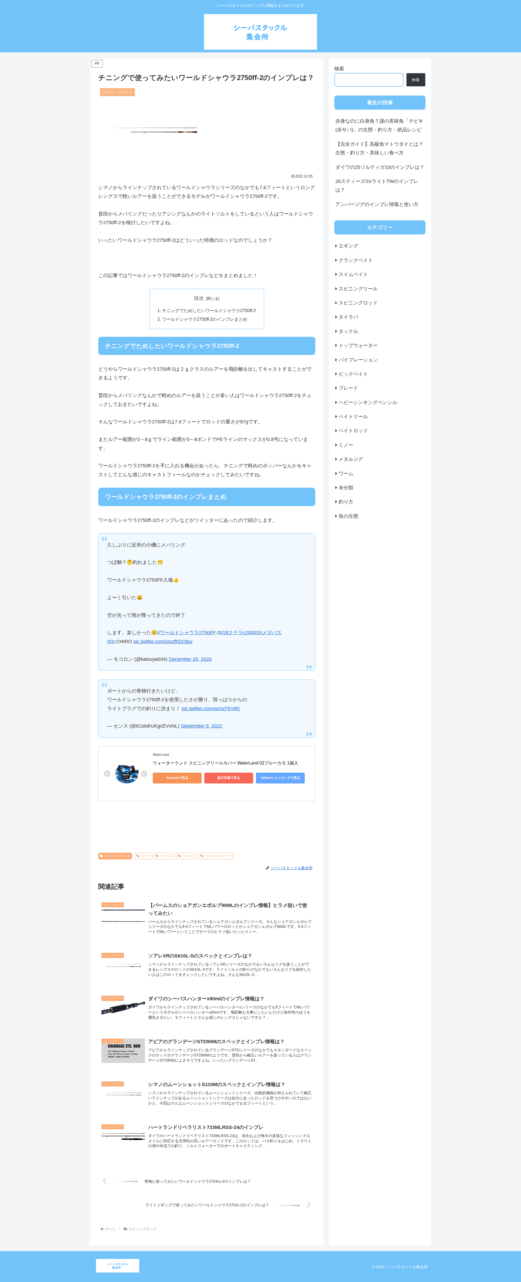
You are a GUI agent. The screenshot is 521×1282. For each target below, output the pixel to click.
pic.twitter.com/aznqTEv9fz (211, 708)
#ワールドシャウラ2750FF (186, 632)
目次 (199, 298)
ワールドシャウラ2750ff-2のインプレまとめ (204, 319)
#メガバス (270, 632)
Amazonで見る (177, 778)
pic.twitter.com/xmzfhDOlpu (162, 641)
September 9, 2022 (201, 726)
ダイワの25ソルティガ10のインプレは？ (379, 167)
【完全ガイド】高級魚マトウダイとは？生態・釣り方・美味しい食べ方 (379, 148)
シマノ (146, 856)
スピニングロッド (117, 856)
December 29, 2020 (190, 659)
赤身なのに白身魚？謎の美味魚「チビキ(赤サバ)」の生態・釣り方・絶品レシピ (379, 125)
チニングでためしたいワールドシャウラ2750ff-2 (209, 310)
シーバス (166, 856)
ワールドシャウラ (218, 856)
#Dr (111, 641)
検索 (339, 68)
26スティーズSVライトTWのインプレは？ (376, 186)
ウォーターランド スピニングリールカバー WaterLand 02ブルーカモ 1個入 (225, 763)
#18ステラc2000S (239, 632)
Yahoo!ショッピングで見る (280, 778)
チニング (189, 856)
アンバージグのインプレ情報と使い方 (376, 204)
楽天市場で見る (228, 778)
